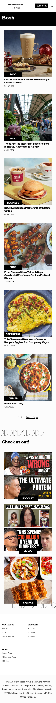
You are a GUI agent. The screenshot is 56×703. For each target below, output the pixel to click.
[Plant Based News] (3, 6)
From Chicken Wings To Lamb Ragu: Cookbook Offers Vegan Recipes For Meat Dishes (27, 275)
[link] (15, 8)
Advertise (31, 636)
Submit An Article (8, 636)
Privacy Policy (7, 653)
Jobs (4, 632)
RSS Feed (5, 661)
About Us (31, 628)
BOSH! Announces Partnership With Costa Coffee (27, 209)
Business (13, 202)
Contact (5, 628)
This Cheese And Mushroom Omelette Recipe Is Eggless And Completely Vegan (26, 341)
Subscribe (42, 6)
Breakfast (13, 334)
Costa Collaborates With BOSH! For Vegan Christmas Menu (27, 81)
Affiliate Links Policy (9, 657)
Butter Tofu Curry (13, 403)
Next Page (32, 417)
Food (13, 74)
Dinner (13, 398)
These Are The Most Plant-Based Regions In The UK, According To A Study (26, 145)
